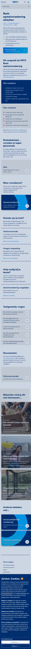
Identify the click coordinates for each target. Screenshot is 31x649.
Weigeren (14, 646)
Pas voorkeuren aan (6, 639)
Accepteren (14, 642)
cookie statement (21, 593)
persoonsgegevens (6, 593)
